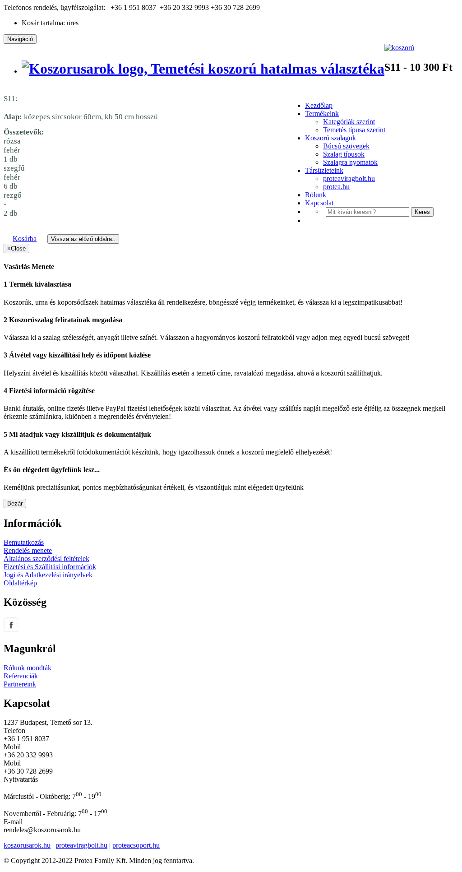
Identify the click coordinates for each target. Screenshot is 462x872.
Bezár (15, 503)
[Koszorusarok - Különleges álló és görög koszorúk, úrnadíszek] (203, 68)
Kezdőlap (319, 105)
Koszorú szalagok (330, 138)
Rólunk (315, 195)
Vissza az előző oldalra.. (83, 239)
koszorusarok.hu (27, 845)
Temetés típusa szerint (354, 130)
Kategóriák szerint (349, 121)
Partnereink (20, 684)
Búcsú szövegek (346, 146)
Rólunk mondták (27, 668)
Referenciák (21, 676)
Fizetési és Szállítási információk (50, 567)
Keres (422, 212)
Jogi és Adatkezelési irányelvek (48, 575)
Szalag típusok (344, 154)
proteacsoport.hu (136, 845)
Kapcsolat (319, 203)
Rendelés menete (28, 550)
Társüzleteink (324, 170)
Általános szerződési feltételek (46, 558)
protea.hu (336, 186)
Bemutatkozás (24, 542)
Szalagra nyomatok (350, 162)
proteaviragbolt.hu (349, 178)
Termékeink (322, 113)
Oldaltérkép (20, 583)
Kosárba (25, 238)
